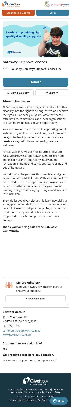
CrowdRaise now (19, 92)
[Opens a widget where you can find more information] (59, 401)
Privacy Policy (39, 392)
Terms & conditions (20, 392)
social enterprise (26, 400)
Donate (36, 82)
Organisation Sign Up (18, 12)
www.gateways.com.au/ (17, 334)
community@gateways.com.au (22, 330)
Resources (57, 389)
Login (53, 12)
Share (52, 92)
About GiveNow (29, 389)
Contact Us (14, 389)
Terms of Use (53, 392)
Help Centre (45, 389)
